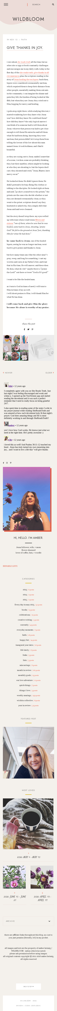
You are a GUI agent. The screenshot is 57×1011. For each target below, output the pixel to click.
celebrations (28, 615)
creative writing (28, 620)
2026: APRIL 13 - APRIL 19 (42, 898)
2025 (28, 599)
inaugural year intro (28, 645)
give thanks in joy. (25, 47)
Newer (8, 372)
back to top (28, 987)
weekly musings (28, 695)
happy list (28, 640)
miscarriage (28, 665)
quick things (28, 685)
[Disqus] (28, 416)
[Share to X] (28, 329)
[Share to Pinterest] (32, 329)
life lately (28, 650)
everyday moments (28, 630)
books (28, 610)
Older (49, 372)
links (28, 655)
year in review (28, 705)
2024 (28, 594)
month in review (28, 670)
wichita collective (28, 700)
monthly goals (28, 675)
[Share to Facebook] (24, 329)
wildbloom (28, 19)
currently (28, 625)
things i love (28, 690)
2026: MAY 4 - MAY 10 (28, 857)
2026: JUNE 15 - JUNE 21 (14, 898)
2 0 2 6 (28, 752)
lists (28, 660)
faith (24, 39)
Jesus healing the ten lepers (26, 79)
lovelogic (36, 1006)
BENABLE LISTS (10, 566)
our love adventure (28, 680)
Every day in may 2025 (28, 605)
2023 (28, 589)
